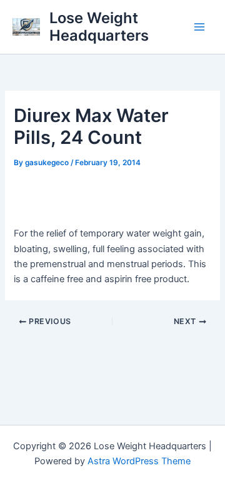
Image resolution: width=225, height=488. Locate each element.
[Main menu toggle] (199, 27)
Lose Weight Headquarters (99, 26)
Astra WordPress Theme (139, 461)
